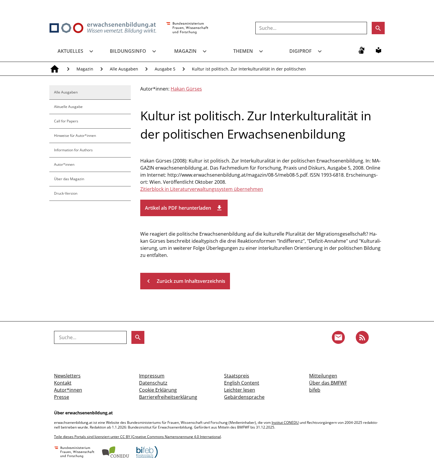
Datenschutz (153, 383)
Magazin (185, 51)
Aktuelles (70, 51)
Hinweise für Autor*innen (75, 135)
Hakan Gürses (186, 89)
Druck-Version (65, 193)
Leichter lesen (239, 390)
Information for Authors (73, 149)
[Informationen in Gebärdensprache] (361, 50)
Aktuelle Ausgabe (68, 106)
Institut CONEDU (285, 422)
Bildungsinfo (128, 51)
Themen (243, 51)
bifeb (314, 390)
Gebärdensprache (244, 397)
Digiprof (300, 51)
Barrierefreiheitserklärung (168, 397)
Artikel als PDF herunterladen (184, 207)
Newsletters (67, 375)
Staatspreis (236, 375)
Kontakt (62, 383)
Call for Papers (66, 121)
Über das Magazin (69, 178)
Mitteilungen (323, 375)
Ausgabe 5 (165, 69)
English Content (241, 383)
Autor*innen (64, 164)
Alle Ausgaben (124, 69)
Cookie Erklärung (158, 390)
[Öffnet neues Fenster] (187, 28)
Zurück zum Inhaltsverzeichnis (185, 281)
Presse (61, 397)
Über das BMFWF (328, 383)
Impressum (151, 375)
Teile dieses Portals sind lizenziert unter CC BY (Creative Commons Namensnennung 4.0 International (137, 436)
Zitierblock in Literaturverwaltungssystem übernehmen (201, 189)
